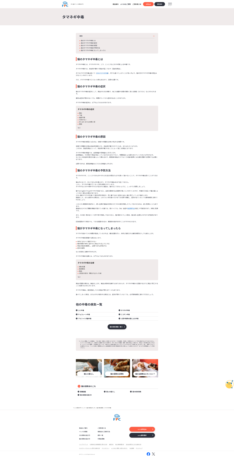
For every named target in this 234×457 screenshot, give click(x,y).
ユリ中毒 (81, 310)
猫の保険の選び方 (86, 395)
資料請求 (159, 4)
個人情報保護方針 (119, 444)
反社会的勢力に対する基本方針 (133, 444)
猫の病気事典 (136, 392)
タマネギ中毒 (125, 310)
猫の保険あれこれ (88, 386)
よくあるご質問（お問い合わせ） (119, 448)
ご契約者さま (102, 428)
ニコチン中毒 (125, 314)
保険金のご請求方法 (104, 432)
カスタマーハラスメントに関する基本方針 (89, 448)
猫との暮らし (110, 392)
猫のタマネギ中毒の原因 (89, 45)
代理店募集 (101, 439)
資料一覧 (100, 435)
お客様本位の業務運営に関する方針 (98, 444)
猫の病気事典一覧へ (116, 327)
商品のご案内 (83, 428)
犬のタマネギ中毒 (102, 73)
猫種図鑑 (83, 392)
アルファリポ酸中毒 (84, 318)
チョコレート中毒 (84, 314)
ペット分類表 (83, 432)
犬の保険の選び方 (84, 435)
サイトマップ (139, 448)
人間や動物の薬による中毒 (129, 318)
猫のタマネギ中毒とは (88, 40)
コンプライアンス (83, 444)
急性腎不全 (131, 208)
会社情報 (132, 448)
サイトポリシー (106, 448)
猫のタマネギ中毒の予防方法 (90, 48)
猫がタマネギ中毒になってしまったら (93, 50)
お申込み (148, 4)
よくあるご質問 (125, 4)
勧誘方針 (111, 444)
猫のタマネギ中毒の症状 (89, 43)
